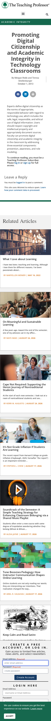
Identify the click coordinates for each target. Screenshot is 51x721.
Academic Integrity (15, 22)
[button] (23, 13)
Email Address (9, 688)
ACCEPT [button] (9, 716)
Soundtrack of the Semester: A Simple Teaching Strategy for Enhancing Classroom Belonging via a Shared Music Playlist (25, 514)
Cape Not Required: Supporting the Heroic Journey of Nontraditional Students (24, 387)
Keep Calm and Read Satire (19, 635)
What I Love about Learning (20, 259)
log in (17, 162)
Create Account (25, 677)
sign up (27, 162)
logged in (20, 182)
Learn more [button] (36, 709)
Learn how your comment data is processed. (25, 188)
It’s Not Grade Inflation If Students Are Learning (24, 448)
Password (7, 697)
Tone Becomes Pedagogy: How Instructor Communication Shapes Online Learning (24, 575)
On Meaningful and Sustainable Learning (22, 323)
